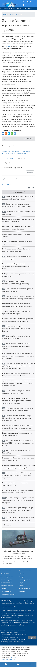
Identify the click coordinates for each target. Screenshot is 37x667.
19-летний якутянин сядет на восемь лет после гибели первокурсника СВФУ (18, 409)
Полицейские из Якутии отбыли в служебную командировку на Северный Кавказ (16, 266)
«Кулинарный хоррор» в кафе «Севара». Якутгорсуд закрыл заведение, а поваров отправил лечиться (18, 510)
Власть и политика (16, 14)
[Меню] (30, 664)
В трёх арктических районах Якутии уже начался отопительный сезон (16, 250)
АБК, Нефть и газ (6, 591)
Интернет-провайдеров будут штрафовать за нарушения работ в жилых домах (17, 491)
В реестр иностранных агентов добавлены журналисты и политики (17, 243)
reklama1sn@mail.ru (14, 617)
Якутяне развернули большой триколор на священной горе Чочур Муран (18, 198)
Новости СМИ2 (6, 185)
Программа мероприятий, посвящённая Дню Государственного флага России (18, 374)
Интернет (3, 588)
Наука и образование (7, 577)
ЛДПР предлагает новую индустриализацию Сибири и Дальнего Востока (16, 328)
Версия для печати (11, 139)
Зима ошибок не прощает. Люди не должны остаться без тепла (16, 337)
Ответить (30, 172)
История (21, 586)
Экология (22, 591)
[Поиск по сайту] (18, 664)
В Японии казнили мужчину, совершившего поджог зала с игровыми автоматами (18, 320)
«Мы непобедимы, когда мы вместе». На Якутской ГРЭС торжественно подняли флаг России (18, 443)
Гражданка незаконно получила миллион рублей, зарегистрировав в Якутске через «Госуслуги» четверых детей (18, 366)
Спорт (21, 583)
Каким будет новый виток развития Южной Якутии (16, 452)
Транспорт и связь (24, 588)
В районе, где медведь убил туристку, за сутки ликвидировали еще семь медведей (18, 467)
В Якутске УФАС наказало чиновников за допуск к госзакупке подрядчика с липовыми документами (18, 356)
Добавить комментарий (10, 179)
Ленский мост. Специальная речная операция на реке (16, 258)
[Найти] (33, 188)
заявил (7, 46)
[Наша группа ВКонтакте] (23, 1)
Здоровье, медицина (7, 580)
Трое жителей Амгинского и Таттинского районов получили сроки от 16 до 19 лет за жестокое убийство (17, 383)
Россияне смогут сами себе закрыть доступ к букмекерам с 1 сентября (18, 220)
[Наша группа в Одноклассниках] (23, 5)
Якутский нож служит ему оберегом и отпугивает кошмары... (17, 290)
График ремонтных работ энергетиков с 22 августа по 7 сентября (17, 434)
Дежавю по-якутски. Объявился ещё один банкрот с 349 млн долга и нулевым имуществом (16, 475)
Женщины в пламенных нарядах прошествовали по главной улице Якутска (17, 205)
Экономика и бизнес (7, 586)
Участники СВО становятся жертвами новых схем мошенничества (18, 459)
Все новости (8, 525)
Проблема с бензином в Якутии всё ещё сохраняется (18, 213)
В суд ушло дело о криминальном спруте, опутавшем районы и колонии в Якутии (16, 346)
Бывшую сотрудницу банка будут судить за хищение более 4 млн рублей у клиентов (17, 427)
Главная (5, 14)
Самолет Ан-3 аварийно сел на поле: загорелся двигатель (15, 484)
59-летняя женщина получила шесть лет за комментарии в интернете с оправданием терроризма (18, 500)
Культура (21, 577)
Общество (22, 574)
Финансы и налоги (25, 571)
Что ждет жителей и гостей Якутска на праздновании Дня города (16, 312)
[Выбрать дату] (29, 188)
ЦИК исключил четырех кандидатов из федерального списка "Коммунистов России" (18, 297)
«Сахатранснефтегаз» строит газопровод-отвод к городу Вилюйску (15, 282)
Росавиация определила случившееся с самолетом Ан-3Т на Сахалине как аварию (17, 305)
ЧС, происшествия (6, 583)
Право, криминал (24, 580)
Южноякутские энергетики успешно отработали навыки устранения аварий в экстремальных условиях (16, 400)
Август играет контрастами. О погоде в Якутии (16, 235)
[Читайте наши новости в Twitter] (27, 1)
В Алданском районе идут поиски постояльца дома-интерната (18, 275)
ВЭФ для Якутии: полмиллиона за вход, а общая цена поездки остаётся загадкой (18, 519)
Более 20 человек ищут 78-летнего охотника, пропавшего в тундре (16, 392)
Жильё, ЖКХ (5, 574)
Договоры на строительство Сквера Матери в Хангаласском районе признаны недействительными (17, 418)
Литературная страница (8, 594)
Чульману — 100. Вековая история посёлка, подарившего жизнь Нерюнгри (17, 228)
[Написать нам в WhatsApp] (31, 1)
